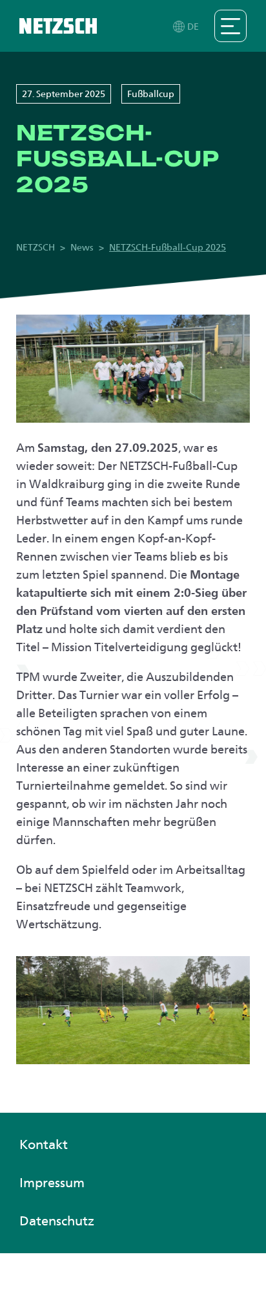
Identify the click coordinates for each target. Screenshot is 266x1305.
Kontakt (43, 1144)
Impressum (52, 1182)
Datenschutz (56, 1221)
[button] (186, 26)
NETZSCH (35, 247)
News (82, 247)
